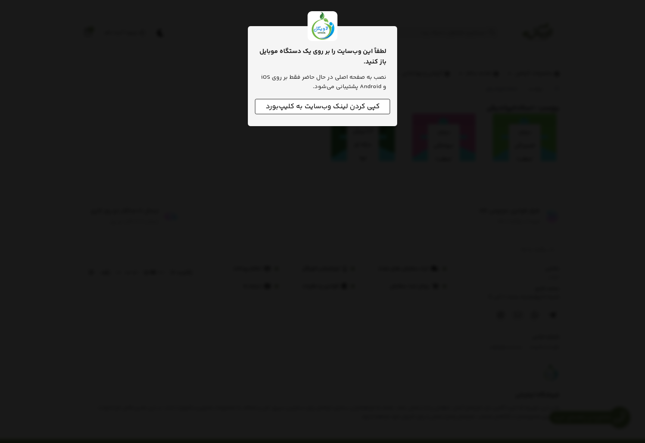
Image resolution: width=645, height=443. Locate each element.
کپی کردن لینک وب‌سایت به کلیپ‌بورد (323, 106)
